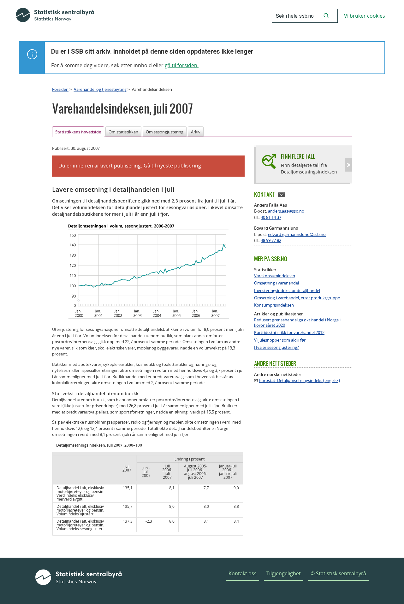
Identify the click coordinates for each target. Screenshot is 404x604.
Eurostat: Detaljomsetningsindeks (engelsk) (299, 380)
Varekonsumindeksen (274, 276)
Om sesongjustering (164, 132)
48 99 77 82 (271, 240)
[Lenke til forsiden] (55, 16)
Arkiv (195, 132)
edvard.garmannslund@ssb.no (297, 234)
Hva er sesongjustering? (276, 347)
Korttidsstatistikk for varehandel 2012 (289, 332)
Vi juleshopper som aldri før (280, 340)
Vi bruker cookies (364, 15)
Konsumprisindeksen (274, 305)
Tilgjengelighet (283, 573)
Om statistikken (123, 132)
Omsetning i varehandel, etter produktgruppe (297, 298)
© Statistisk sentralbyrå (338, 573)
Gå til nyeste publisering (172, 165)
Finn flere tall (298, 156)
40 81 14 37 (271, 217)
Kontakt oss (243, 573)
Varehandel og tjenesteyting (100, 89)
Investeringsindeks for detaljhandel (287, 290)
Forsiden (60, 89)
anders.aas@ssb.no (286, 211)
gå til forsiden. (182, 65)
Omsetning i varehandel (276, 283)
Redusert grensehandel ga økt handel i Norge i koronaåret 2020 (297, 322)
